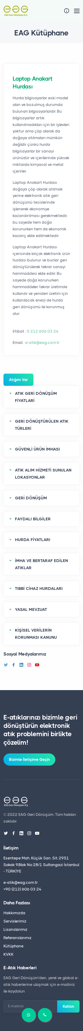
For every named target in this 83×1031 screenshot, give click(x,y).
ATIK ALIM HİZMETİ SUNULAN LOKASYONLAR (43, 474)
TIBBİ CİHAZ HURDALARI (39, 588)
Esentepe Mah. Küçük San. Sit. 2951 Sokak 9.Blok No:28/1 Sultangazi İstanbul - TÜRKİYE (41, 865)
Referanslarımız (17, 937)
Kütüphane (13, 946)
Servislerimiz (15, 921)
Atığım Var (18, 379)
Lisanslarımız (15, 929)
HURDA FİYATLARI (32, 539)
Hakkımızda (14, 913)
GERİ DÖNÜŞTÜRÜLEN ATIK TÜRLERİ (41, 425)
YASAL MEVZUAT (31, 609)
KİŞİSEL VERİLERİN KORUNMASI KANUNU (36, 634)
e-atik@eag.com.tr (42, 342)
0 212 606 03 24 (43, 331)
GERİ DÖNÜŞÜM (31, 498)
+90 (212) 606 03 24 (22, 889)
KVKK (8, 954)
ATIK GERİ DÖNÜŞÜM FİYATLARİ (36, 397)
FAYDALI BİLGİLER (33, 519)
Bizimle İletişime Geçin (29, 759)
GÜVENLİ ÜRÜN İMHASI (37, 449)
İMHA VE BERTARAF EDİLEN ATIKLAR (41, 564)
